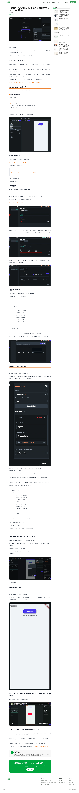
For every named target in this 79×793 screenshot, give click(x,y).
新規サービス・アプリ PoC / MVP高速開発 (48, 782)
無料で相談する (30, 769)
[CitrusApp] (6, 2)
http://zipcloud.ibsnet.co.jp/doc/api (17, 162)
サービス (43, 2)
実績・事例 (49, 2)
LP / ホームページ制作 (45, 784)
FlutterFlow (12, 14)
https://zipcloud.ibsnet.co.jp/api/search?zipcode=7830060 (24, 172)
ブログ (62, 2)
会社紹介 (54, 2)
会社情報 (60, 780)
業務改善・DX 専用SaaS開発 (46, 780)
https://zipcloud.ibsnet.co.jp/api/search (18, 202)
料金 (58, 2)
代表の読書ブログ (62, 782)
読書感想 (66, 2)
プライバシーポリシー (72, 784)
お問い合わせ (73, 2)
